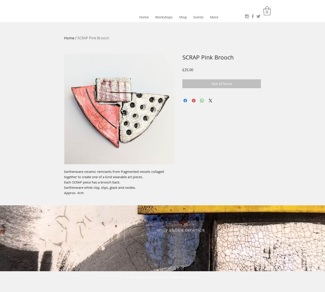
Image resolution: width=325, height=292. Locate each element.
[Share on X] (210, 100)
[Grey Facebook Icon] (252, 16)
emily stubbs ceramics (181, 230)
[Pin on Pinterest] (193, 100)
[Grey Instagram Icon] (247, 16)
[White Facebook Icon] (236, 252)
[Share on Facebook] (185, 100)
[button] (267, 10)
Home (69, 38)
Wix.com (192, 277)
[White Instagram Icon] (228, 252)
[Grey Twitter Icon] (258, 16)
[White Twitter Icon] (243, 252)
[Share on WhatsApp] (202, 100)
